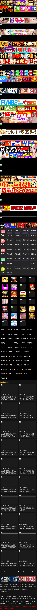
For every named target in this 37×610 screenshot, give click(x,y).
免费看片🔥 (4, 356)
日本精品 (17, 235)
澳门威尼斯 (4, 369)
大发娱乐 (11, 352)
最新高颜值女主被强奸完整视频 (27, 509)
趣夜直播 (17, 347)
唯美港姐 (25, 240)
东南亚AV (33, 240)
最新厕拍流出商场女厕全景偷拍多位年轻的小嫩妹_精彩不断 (8, 491)
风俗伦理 (33, 268)
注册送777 (16, 334)
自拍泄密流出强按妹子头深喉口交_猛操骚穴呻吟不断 (27, 454)
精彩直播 (3, 343)
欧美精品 (25, 231)
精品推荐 (9, 231)
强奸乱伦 (17, 231)
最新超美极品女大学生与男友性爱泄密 (27, 490)
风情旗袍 (9, 254)
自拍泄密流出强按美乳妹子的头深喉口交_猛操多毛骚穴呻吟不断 (9, 436)
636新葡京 (12, 356)
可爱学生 (25, 249)
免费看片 (12, 365)
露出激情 (17, 259)
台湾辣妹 (9, 240)
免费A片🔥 (20, 369)
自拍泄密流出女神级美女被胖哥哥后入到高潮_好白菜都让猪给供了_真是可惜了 (27, 437)
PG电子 (3, 334)
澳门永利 (29, 330)
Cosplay (25, 235)
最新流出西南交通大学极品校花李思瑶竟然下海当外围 (8, 510)
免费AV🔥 (27, 373)
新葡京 (29, 334)
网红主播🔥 (4, 378)
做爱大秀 (19, 365)
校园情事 (17, 268)
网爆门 (33, 259)
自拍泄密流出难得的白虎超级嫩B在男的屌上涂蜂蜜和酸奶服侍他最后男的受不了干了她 (9, 474)
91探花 (17, 244)
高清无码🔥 (19, 373)
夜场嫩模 (23, 347)
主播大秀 (23, 343)
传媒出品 (9, 263)
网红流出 (25, 244)
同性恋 (33, 263)
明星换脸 (17, 254)
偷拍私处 (10, 347)
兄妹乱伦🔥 (28, 369)
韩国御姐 (17, 240)
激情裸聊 (19, 356)
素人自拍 (33, 235)
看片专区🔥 (4, 373)
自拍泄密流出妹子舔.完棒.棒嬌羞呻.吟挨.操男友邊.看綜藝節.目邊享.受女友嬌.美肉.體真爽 (9, 418)
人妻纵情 (25, 268)
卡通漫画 (9, 259)
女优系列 (17, 249)
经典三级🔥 (12, 369)
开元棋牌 (16, 330)
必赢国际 (10, 338)
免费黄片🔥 (27, 356)
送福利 (23, 334)
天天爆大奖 (19, 360)
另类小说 (9, 273)
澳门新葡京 (4, 352)
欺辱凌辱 (9, 244)
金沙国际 (26, 360)
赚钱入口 (11, 373)
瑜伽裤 (25, 254)
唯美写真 (25, 259)
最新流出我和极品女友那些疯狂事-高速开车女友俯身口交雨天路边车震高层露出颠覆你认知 (9, 400)
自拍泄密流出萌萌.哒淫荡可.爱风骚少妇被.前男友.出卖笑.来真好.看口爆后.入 (9, 455)
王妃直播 (29, 343)
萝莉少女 (33, 231)
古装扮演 (9, 249)
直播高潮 (32, 338)
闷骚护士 (33, 254)
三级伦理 (9, 235)
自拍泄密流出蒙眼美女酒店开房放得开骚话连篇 (27, 473)
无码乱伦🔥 (4, 360)
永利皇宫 (26, 352)
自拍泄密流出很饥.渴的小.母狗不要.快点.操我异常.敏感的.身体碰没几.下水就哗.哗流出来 (9, 566)
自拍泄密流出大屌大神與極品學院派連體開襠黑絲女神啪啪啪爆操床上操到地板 (27, 547)
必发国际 (30, 347)
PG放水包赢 (24, 338)
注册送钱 (9, 334)
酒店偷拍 (16, 343)
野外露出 (33, 244)
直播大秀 (26, 365)
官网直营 (23, 330)
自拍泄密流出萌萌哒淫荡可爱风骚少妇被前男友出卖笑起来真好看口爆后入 (27, 400)
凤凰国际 (17, 338)
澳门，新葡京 (4, 365)
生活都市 (9, 268)
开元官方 (11, 360)
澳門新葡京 (19, 352)
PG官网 (10, 330)
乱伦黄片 (3, 347)
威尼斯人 (3, 330)
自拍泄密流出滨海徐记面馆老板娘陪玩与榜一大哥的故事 (8, 528)
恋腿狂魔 (33, 249)
